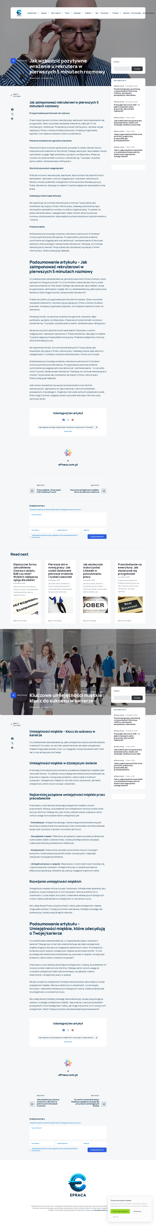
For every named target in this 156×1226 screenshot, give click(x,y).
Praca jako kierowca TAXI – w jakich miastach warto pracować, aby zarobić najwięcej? (127, 108)
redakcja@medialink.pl (100, 1210)
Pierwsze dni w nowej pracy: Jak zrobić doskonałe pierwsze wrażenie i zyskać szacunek (60, 570)
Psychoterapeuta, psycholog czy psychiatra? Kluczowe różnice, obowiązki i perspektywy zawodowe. (127, 92)
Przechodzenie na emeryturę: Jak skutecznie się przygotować (129, 569)
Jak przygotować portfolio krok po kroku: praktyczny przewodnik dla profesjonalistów (128, 137)
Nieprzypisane (22, 61)
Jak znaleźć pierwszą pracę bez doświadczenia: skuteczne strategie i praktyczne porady (128, 122)
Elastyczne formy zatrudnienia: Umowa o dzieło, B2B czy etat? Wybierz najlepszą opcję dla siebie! (25, 572)
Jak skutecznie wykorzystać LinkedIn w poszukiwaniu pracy (93, 570)
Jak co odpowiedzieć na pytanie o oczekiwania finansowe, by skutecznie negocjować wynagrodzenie (128, 153)
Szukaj (116, 62)
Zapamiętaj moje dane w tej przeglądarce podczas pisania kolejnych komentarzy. (55, 536)
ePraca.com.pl (68, 464)
